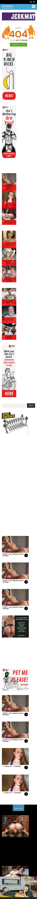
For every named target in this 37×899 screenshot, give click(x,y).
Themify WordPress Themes (26, 840)
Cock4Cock (17, 838)
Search (31, 405)
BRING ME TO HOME (18, 44)
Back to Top (19, 755)
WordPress (13, 840)
